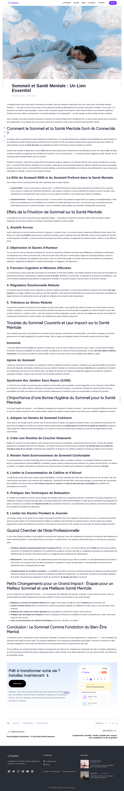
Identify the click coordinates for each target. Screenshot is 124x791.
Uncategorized (95, 761)
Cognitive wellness (28, 723)
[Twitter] (6, 132)
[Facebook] (6, 128)
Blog (83, 3)
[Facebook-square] (9, 771)
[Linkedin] (6, 140)
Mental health (31, 96)
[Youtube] (27, 771)
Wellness (93, 773)
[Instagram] (18, 771)
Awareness (16, 723)
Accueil (76, 3)
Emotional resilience (42, 723)
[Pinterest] (6, 136)
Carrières (91, 3)
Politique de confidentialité (52, 771)
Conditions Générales (69, 771)
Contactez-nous (51, 761)
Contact (101, 3)
